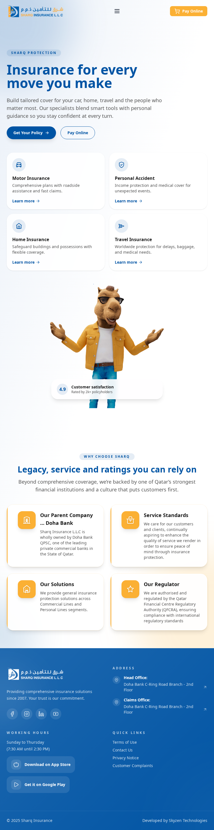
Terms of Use (125, 742)
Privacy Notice (126, 757)
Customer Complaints (133, 765)
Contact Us (123, 750)
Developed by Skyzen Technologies (174, 820)
